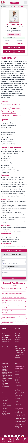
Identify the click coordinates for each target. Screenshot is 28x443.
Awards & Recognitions (9, 112)
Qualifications (16, 108)
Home (4, 6)
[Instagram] (12, 436)
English (14, 3)
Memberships (6, 115)
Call (9, 51)
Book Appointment (15, 47)
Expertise (5, 101)
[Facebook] (9, 436)
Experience (5, 108)
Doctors (10, 6)
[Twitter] (19, 436)
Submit (14, 278)
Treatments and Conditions (10, 105)
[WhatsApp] (5, 436)
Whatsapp (21, 51)
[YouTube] (22, 436)
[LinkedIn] (15, 436)
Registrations (17, 115)
